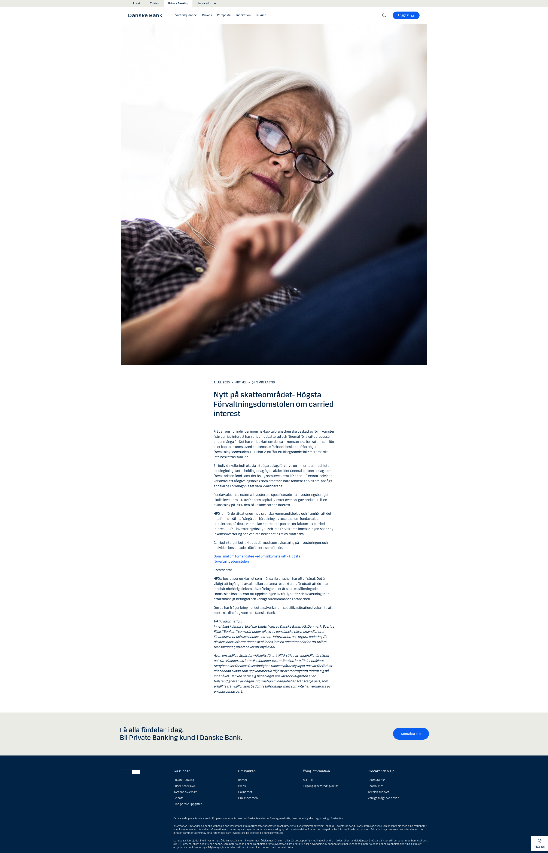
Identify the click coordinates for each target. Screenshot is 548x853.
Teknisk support (378, 792)
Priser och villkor (184, 786)
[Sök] (384, 15)
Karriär (242, 780)
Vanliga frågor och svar (383, 798)
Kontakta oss (411, 734)
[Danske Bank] (146, 15)
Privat (136, 3)
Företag (154, 3)
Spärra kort (375, 786)
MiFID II (308, 780)
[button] (186, 15)
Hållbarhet (245, 792)
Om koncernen (248, 798)
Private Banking (178, 3)
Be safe (178, 798)
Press (242, 786)
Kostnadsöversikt (185, 792)
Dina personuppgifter (187, 804)
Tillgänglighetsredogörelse (321, 786)
